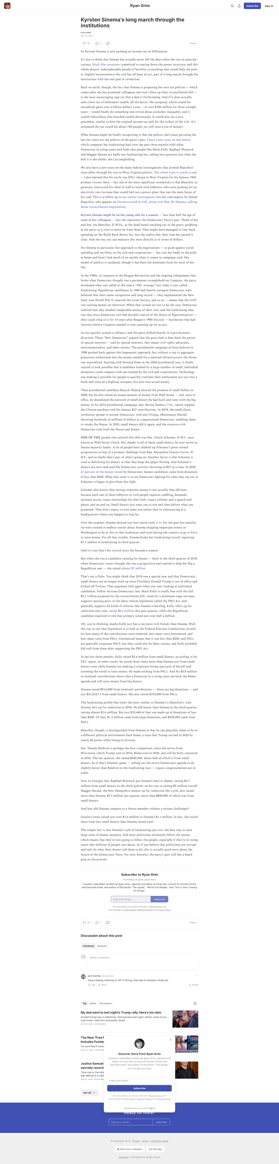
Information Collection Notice (138, 1098)
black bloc (100, 64)
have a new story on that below (169, 140)
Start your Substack (131, 1149)
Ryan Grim (86, 33)
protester (114, 64)
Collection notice (159, 1141)
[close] (170, 1039)
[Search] (232, 6)
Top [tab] (84, 1003)
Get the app (155, 1149)
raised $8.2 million (121, 611)
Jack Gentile (94, 975)
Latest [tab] (93, 1003)
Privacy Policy (163, 1098)
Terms (145, 1141)
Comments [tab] (88, 946)
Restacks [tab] (102, 946)
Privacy (136, 1141)
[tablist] (95, 946)
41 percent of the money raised (102, 472)
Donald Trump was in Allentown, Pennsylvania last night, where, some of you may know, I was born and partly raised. (124, 1018)
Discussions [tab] (105, 1003)
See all (87, 1092)
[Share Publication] (239, 6)
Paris (194, 532)
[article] (139, 1020)
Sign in (269, 5)
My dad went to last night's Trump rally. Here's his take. (121, 1012)
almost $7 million (133, 568)
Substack (123, 1157)
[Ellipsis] (196, 975)
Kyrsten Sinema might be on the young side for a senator (120, 215)
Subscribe (252, 5)
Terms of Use (155, 1095)
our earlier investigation (138, 197)
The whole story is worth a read (175, 172)
